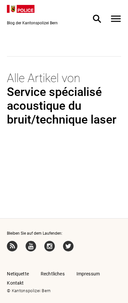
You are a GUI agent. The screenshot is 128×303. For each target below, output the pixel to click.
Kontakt (15, 283)
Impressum (88, 273)
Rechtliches (53, 273)
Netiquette (18, 273)
